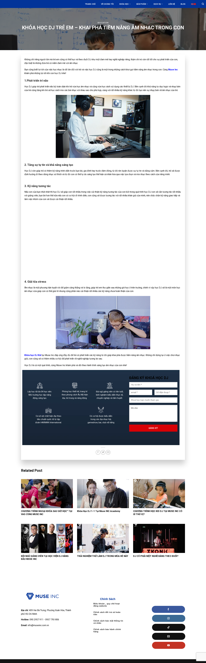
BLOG (183, 4)
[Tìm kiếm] (203, 4)
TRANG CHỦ (90, 4)
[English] (192, 4)
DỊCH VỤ (157, 4)
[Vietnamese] (195, 4)
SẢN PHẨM (141, 4)
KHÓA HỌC (124, 4)
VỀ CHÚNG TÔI (107, 4)
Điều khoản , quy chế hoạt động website (106, 605)
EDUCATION (103, 23)
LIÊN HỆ (171, 4)
